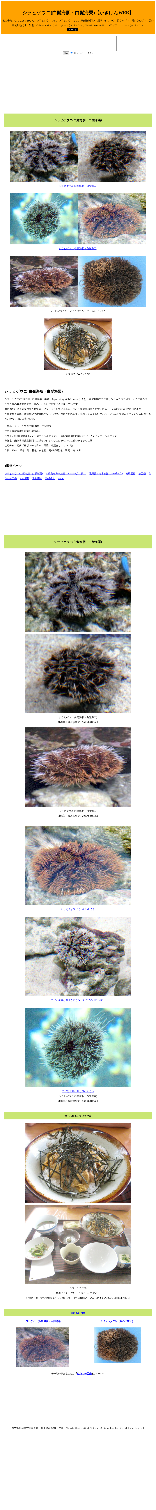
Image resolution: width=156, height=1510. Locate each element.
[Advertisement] (78, 83)
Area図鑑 (24, 478)
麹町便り (50, 478)
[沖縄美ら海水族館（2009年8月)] (42, 1366)
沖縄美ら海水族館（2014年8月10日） (66, 473)
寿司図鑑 (130, 473)
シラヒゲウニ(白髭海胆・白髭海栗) (24, 473)
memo (61, 478)
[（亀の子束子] (117, 1362)
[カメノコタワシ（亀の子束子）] (112, 306)
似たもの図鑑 (84, 1373)
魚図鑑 (142, 473)
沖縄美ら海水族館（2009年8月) (106, 473)
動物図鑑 (37, 478)
